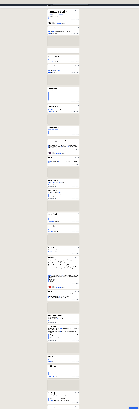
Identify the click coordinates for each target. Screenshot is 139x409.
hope (50, 400)
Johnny (52, 400)
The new (50, 218)
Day (61, 146)
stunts (56, 359)
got (59, 276)
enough (60, 297)
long (56, 228)
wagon (57, 142)
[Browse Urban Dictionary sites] (49, 5)
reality (63, 217)
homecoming (55, 109)
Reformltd (53, 164)
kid (59, 249)
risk (62, 92)
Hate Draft (49, 339)
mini (59, 142)
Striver (49, 283)
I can (50, 359)
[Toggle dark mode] (91, 5)
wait (53, 31)
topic (53, 182)
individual (52, 228)
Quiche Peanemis (50, 321)
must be (56, 18)
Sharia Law (53, 159)
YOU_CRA (53, 134)
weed (63, 400)
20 (55, 92)
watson (51, 361)
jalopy (49, 361)
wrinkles (60, 58)
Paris (60, 296)
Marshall (66, 270)
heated (50, 67)
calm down (65, 229)
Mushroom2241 (54, 321)
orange (70, 68)
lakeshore (53, 376)
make (63, 228)
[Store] (89, 5)
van (61, 142)
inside (56, 59)
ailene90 (53, 101)
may (73, 260)
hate (51, 334)
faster (62, 58)
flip (64, 249)
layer (65, 31)
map (49, 192)
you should (52, 129)
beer (50, 368)
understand (50, 182)
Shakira (63, 161)
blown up (59, 229)
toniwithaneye (53, 221)
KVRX (54, 149)
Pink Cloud (49, 221)
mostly (52, 192)
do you (54, 195)
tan (53, 15)
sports (61, 328)
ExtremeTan (53, 19)
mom (50, 251)
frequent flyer (63, 293)
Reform (58, 159)
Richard (50, 161)
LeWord (52, 197)
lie (53, 59)
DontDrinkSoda (52, 402)
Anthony (50, 275)
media (57, 318)
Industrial (67, 146)
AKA (72, 90)
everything (59, 192)
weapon (53, 249)
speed (74, 394)
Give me (50, 320)
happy (57, 218)
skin (70, 90)
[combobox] (70, 5)
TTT (62, 275)
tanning (54, 70)
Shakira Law (49, 164)
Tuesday (67, 370)
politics (62, 272)
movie (59, 320)
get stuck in (56, 129)
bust (49, 396)
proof (74, 95)
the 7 (72, 184)
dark (54, 107)
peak (68, 318)
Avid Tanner (53, 111)
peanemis (55, 320)
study (77, 270)
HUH (52, 72)
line (64, 145)
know (55, 195)
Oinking (49, 402)
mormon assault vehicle (50, 149)
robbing (70, 184)
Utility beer (49, 376)
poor (76, 293)
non (57, 394)
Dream (76, 272)
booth (51, 14)
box (51, 29)
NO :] (52, 33)
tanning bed (49, 19)
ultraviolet (61, 14)
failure (70, 266)
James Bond (53, 359)
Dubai (59, 161)
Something (49, 129)
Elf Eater (52, 185)
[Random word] (87, 5)
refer (65, 159)
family (70, 218)
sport (60, 331)
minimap (49, 197)
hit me (52, 251)
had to (50, 70)
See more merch (63, 23)
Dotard (49, 231)
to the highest (60, 182)
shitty (49, 358)
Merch (77, 19)
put (64, 331)
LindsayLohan (53, 61)
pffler (51, 339)
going (58, 109)
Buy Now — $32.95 (58, 23)
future (60, 91)
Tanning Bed (49, 101)
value (77, 293)
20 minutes (58, 70)
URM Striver (52, 283)
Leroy (49, 184)
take (73, 107)
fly (64, 297)
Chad (55, 334)
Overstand (49, 185)
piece (58, 318)
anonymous (52, 231)
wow (49, 31)
